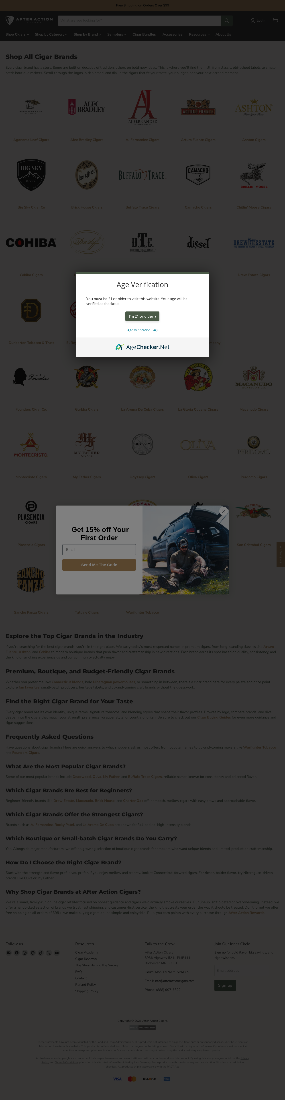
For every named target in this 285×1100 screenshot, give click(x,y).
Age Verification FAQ (142, 330)
